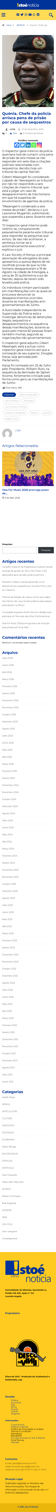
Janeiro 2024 (8, 863)
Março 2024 (8, 848)
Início (9, 25)
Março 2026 (8, 679)
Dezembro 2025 (10, 700)
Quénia (46, 413)
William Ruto (11, 419)
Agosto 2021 (8, 1067)
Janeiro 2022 (8, 1032)
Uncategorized (9, 1238)
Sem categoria (9, 1231)
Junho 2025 (8, 743)
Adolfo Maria (8, 1097)
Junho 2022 (8, 997)
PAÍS (4, 1217)
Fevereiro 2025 (9, 771)
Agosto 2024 (8, 813)
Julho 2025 (7, 735)
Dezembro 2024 (10, 785)
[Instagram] (39, 145)
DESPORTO (8, 1125)
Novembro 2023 (10, 877)
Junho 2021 (7, 1081)
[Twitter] (22, 15)
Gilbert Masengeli (28, 394)
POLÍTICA (7, 1224)
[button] (2, 15)
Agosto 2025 (8, 728)
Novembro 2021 (10, 1046)
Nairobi (34, 413)
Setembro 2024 (10, 806)
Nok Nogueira (9, 1203)
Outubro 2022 (9, 968)
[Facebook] (16, 145)
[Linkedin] (38, 15)
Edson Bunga (9, 1146)
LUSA (12, 129)
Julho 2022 (7, 990)
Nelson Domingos (11, 1196)
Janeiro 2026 (8, 693)
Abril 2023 (7, 926)
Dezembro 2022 (10, 954)
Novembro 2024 (10, 792)
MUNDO (6, 1189)
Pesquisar (7, 544)
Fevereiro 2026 (9, 686)
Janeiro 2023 (8, 947)
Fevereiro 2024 (9, 855)
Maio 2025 (7, 750)
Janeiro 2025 (8, 778)
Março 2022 (8, 1018)
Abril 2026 (7, 672)
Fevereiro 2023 (9, 940)
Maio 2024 (7, 834)
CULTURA (7, 1118)
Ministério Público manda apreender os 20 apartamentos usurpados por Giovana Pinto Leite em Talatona (27, 586)
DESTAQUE (8, 1132)
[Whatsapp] (33, 145)
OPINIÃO (7, 1210)
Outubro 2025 (9, 714)
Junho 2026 (8, 665)
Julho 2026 (7, 658)
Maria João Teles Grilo (13, 1182)
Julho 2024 (7, 820)
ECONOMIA (8, 1139)
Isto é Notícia (11, 400)
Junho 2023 (8, 912)
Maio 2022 (7, 1004)
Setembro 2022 (10, 976)
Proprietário (12, 1313)
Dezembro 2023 (10, 870)
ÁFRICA (21, 25)
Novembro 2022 (10, 961)
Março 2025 (8, 764)
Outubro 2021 (9, 1053)
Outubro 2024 (9, 799)
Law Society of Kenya (16, 406)
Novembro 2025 (10, 707)
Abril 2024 (7, 841)
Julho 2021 (7, 1074)
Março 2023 (8, 933)
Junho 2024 (8, 827)
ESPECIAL (7, 1161)
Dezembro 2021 (10, 1039)
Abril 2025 (7, 757)
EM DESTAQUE (10, 1153)
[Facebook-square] (18, 15)
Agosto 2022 (8, 983)
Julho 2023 (7, 905)
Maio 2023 (7, 919)
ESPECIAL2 (8, 1168)
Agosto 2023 (8, 898)
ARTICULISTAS (9, 1111)
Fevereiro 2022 (9, 1025)
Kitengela (28, 400)
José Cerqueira (9, 1175)
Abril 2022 (7, 1011)
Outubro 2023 (9, 884)
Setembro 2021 (10, 1060)
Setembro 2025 (10, 721)
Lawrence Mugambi (15, 413)
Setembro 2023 (10, 891)
